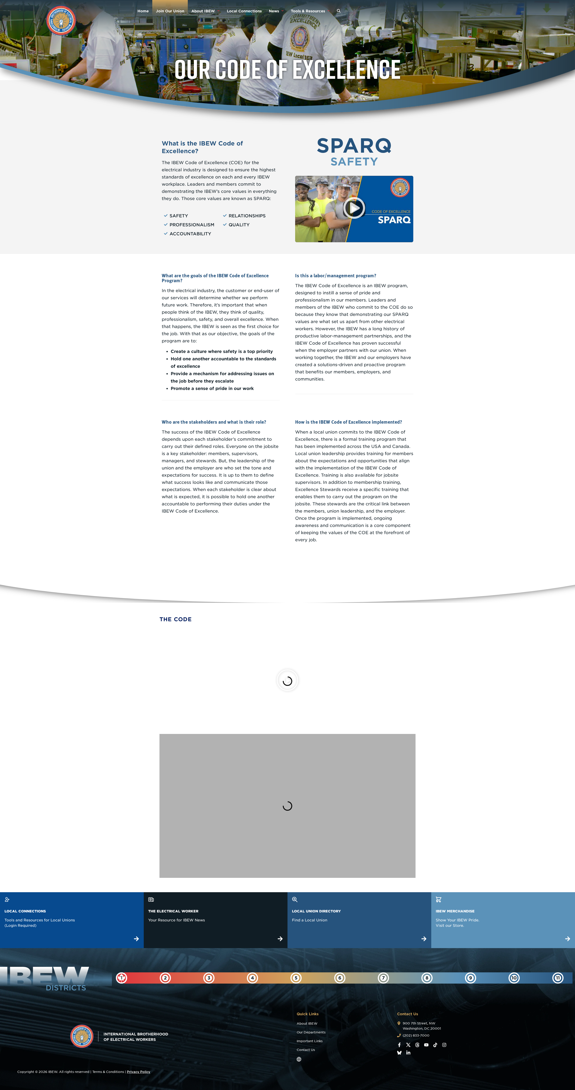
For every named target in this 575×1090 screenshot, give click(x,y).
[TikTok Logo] (435, 1045)
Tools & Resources (308, 11)
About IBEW (203, 11)
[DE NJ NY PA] (209, 978)
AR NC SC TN (514, 992)
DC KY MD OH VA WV (252, 994)
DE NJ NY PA (209, 990)
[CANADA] (121, 978)
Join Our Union (170, 11)
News (274, 11)
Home (143, 11)
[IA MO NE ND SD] (558, 978)
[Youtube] (426, 1045)
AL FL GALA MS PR (296, 992)
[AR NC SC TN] (514, 978)
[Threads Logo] (417, 1045)
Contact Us (306, 1050)
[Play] (287, 681)
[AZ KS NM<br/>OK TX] (383, 978)
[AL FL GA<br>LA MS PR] (296, 978)
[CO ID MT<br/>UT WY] (427, 978)
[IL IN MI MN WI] (339, 978)
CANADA (121, 990)
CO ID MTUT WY (427, 992)
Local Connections (244, 11)
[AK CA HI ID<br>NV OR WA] (470, 978)
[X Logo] (408, 1045)
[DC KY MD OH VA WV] (252, 978)
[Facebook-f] (399, 1045)
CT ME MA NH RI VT (165, 992)
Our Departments (311, 1032)
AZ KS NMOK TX (383, 992)
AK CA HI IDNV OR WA (470, 992)
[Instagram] (444, 1045)
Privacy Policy (138, 1072)
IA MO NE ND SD (558, 992)
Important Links (310, 1041)
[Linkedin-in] (408, 1052)
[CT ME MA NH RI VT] (165, 978)
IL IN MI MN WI (340, 992)
